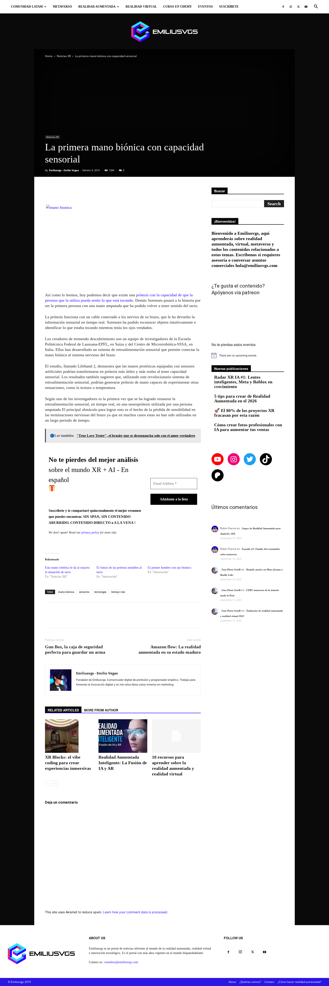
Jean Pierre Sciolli (231, 569)
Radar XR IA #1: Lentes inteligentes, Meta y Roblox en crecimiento (243, 382)
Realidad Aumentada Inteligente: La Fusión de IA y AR (122, 763)
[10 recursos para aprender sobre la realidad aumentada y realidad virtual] (176, 736)
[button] (315, 7)
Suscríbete (229, 6)
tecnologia (100, 591)
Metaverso (62, 6)
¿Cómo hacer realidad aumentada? (299, 982)
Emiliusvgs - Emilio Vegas (64, 170)
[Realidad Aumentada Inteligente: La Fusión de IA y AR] (122, 736)
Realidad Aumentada (96, 6)
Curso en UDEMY (177, 6)
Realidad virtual (141, 6)
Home (49, 56)
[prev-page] (48, 783)
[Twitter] (298, 6)
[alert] (248, 355)
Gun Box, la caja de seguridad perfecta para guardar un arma (75, 649)
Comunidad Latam (27, 6)
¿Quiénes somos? (250, 982)
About (232, 982)
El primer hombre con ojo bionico (169, 567)
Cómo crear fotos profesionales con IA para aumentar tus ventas (248, 427)
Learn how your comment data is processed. (135, 912)
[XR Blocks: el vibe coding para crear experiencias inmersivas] (69, 736)
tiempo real (118, 591)
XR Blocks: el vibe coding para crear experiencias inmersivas (68, 763)
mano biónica (66, 591)
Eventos (205, 6)
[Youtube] (306, 6)
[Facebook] (283, 6)
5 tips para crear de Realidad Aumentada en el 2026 (242, 398)
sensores (84, 591)
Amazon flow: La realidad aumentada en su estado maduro (170, 649)
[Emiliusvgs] (164, 32)
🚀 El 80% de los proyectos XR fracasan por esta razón (244, 413)
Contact (269, 982)
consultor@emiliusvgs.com (121, 962)
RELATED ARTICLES (63, 710)
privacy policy (90, 532)
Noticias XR (64, 56)
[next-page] (55, 783)
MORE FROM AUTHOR (101, 710)
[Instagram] (290, 6)
